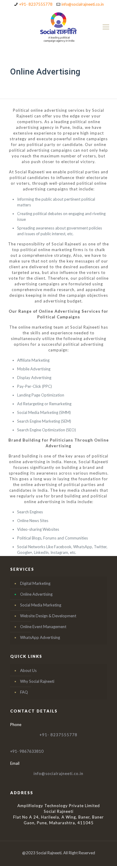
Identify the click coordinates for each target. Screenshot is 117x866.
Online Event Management (43, 626)
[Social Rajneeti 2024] (58, 27)
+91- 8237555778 (35, 4)
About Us (28, 670)
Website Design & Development (48, 615)
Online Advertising (36, 594)
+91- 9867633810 (27, 751)
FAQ (24, 692)
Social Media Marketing (40, 605)
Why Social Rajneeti (37, 681)
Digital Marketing (35, 583)
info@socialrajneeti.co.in (83, 4)
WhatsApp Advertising (40, 637)
